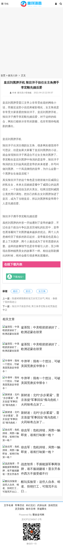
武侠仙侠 (42, 505)
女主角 (42, 291)
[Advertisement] (31, 39)
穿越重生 (42, 508)
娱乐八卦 (12, 75)
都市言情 (30, 508)
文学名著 (8, 505)
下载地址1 (18, 276)
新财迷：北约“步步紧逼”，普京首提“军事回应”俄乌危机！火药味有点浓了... (40, 399)
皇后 (28, 291)
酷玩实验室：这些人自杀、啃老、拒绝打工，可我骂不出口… (40, 486)
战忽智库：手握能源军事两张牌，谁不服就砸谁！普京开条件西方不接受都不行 (40, 469)
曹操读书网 (38, 514)
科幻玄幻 (30, 505)
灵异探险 (19, 508)
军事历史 (19, 505)
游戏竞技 (53, 505)
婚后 (15, 291)
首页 (3, 75)
